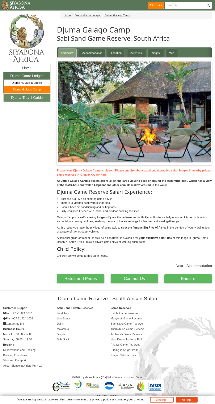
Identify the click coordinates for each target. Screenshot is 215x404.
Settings (162, 399)
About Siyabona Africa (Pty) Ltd (22, 365)
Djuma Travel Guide (27, 98)
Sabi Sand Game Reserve (127, 323)
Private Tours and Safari (128, 377)
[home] (15, 5)
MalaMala (63, 329)
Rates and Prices (80, 278)
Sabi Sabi (63, 339)
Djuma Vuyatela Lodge (27, 82)
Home (26, 68)
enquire (130, 170)
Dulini (60, 323)
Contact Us (134, 278)
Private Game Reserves (125, 344)
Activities (136, 53)
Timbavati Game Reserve (126, 334)
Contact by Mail (15, 323)
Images (155, 53)
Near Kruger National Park (127, 339)
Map (171, 53)
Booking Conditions (15, 355)
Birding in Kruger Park (124, 350)
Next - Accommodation (194, 266)
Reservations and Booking (19, 350)
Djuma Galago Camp (27, 89)
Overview (67, 53)
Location (116, 53)
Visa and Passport (14, 360)
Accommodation (92, 53)
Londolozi (63, 313)
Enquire (188, 278)
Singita (61, 334)
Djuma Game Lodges (27, 76)
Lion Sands (64, 318)
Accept (187, 399)
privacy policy (101, 399)
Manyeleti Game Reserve (126, 318)
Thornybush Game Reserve (127, 329)
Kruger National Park (123, 355)
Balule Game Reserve (124, 313)
